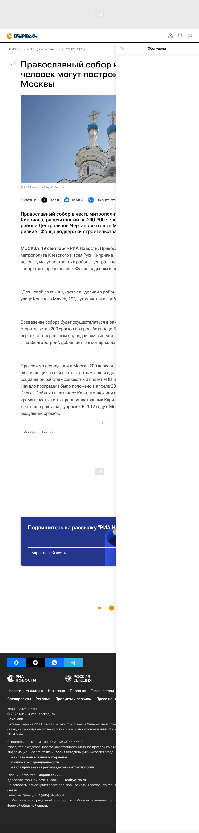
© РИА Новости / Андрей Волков (42, 187)
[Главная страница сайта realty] (31, 36)
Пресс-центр (107, 699)
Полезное (78, 691)
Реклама (43, 699)
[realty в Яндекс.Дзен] (35, 662)
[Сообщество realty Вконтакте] (54, 662)
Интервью (56, 691)
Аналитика (34, 691)
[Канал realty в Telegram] (73, 662)
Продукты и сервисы (73, 699)
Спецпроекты (19, 699)
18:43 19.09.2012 (20, 49)
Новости (14, 691)
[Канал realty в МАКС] (16, 662)
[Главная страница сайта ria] (7, 36)
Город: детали (102, 691)
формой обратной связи (27, 805)
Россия (47, 432)
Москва (29, 432)
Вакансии (15, 719)
